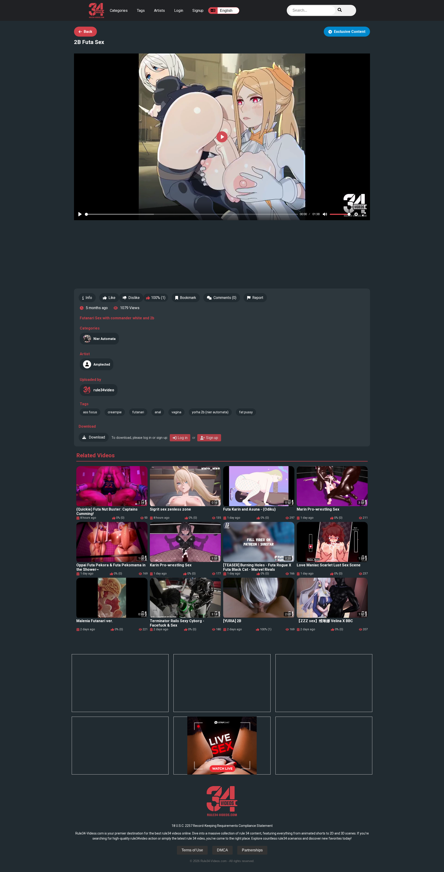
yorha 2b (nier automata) (210, 412)
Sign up (212, 438)
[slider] (191, 214)
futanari (138, 412)
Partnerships (252, 850)
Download (96, 437)
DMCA (222, 850)
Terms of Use (192, 850)
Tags (141, 10)
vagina (176, 412)
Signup (198, 10)
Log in (183, 438)
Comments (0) (224, 297)
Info (89, 297)
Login (178, 10)
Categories (119, 10)
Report (257, 297)
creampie (115, 412)
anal (158, 412)
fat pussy (246, 412)
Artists (159, 10)
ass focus (90, 412)
